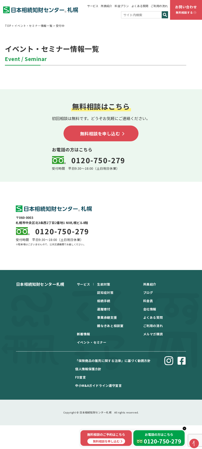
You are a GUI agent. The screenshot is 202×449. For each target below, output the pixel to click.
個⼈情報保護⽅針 (88, 369)
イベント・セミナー (92, 342)
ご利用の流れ (159, 6)
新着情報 (83, 334)
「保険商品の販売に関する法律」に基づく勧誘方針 (113, 360)
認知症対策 (105, 292)
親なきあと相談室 (110, 325)
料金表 (148, 300)
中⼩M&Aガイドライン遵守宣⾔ (98, 385)
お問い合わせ (186, 9)
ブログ (148, 292)
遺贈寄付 (103, 309)
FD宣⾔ (80, 377)
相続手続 (103, 300)
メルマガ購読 (153, 334)
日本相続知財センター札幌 (40, 284)
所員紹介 (106, 6)
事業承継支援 (107, 317)
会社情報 (149, 309)
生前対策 (103, 284)
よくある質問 (139, 6)
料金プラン (122, 6)
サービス (92, 6)
